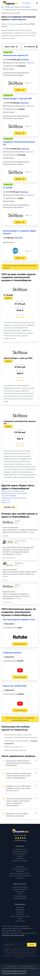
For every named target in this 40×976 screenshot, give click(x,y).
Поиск (31, 945)
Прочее (20, 878)
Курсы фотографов (8, 495)
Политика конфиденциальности (14, 971)
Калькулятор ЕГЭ (20, 898)
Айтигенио (19, 563)
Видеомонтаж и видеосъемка (12, 491)
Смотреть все (9, 507)
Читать (31, 532)
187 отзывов (20, 315)
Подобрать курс (20, 896)
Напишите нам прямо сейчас (13, 935)
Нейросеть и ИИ (20, 849)
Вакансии (20, 912)
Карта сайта (20, 921)
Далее (18, 90)
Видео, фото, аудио (20, 861)
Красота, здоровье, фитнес (20, 873)
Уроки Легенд (20, 541)
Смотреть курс (20, 644)
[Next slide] (37, 47)
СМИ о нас (20, 914)
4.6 (29, 83)
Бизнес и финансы (20, 854)
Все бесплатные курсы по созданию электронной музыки (20, 719)
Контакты (20, 907)
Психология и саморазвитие (20, 876)
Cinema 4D (5, 500)
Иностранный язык (20, 869)
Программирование (20, 851)
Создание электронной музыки (13, 498)
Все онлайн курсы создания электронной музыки (20, 267)
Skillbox (17, 521)
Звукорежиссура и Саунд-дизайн (14, 493)
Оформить (30, 63)
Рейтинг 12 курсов (8, 24)
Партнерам (20, 910)
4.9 (29, 251)
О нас (20, 919)
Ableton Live (6, 502)
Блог (20, 894)
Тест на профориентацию (20, 916)
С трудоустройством (20, 889)
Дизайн (20, 856)
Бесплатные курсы (20, 887)
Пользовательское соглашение (14, 973)
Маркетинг (20, 867)
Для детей (20, 871)
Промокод (25, 60)
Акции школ (20, 891)
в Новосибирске (18, 19)
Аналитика (20, 858)
